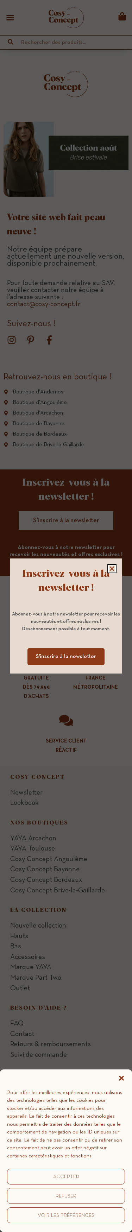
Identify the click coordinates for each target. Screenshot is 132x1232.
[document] (66, 616)
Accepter (66, 1176)
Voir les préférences (66, 1215)
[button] (121, 1078)
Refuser (66, 1196)
